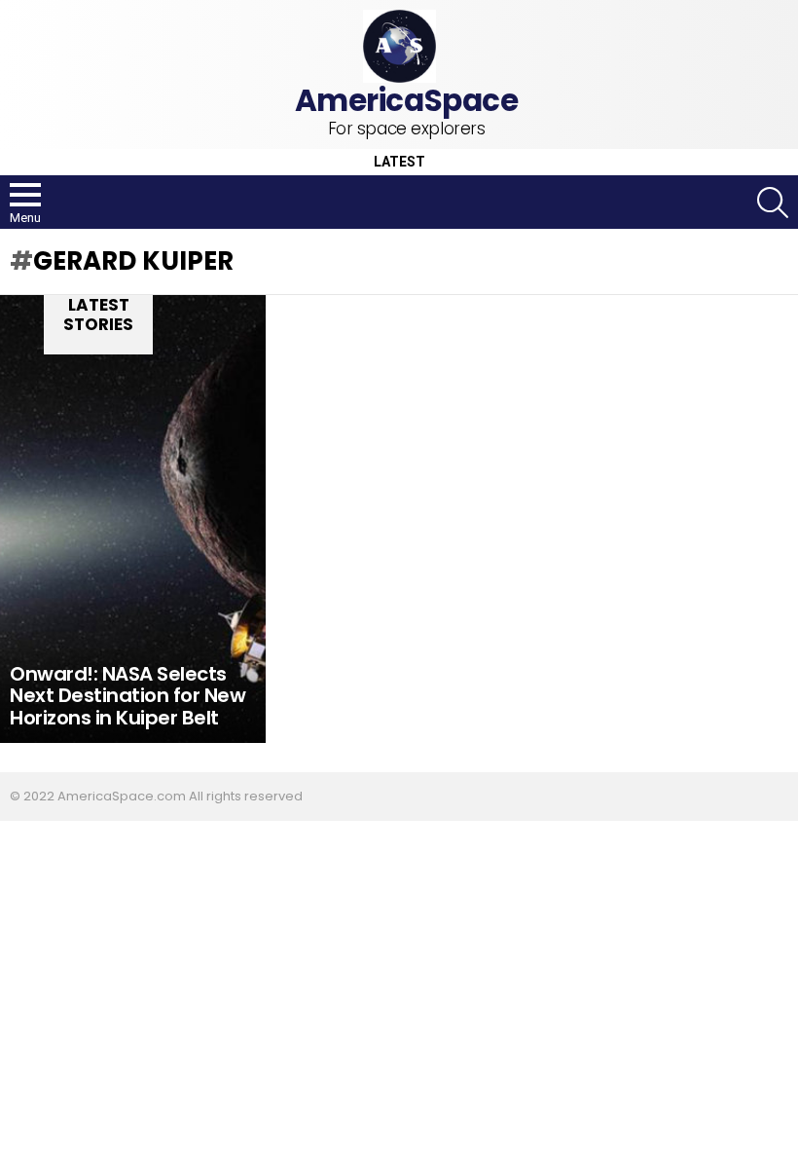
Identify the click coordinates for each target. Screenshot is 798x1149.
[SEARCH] (772, 202)
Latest (399, 162)
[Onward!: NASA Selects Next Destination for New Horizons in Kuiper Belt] (133, 519)
